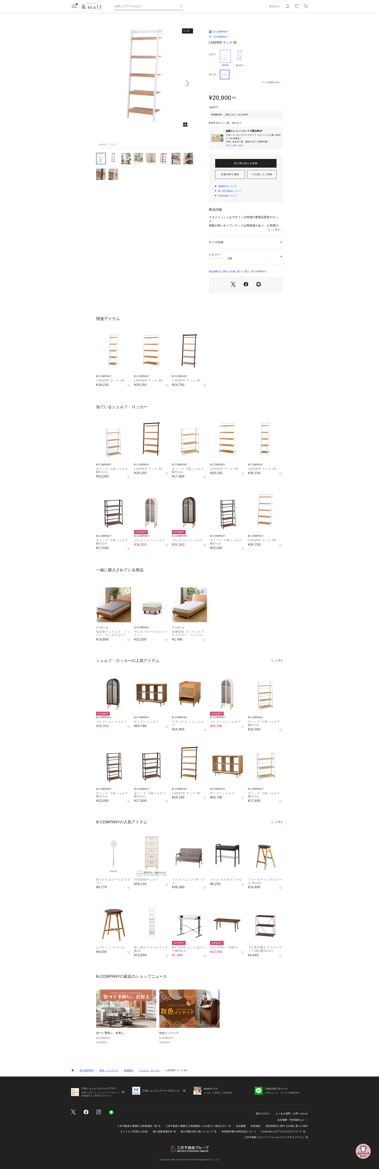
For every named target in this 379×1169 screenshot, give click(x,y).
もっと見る (274, 229)
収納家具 (128, 1070)
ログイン (275, 6)
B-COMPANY (221, 31)
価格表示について (227, 186)
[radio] (225, 58)
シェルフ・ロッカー (149, 1070)
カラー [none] (212, 54)
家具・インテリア (108, 1070)
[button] (144, 83)
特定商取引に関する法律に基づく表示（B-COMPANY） (238, 271)
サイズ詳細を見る (271, 82)
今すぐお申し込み (234, 145)
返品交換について (227, 195)
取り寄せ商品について (229, 191)
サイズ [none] (212, 74)
